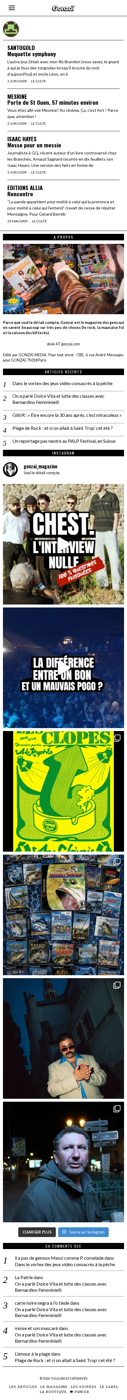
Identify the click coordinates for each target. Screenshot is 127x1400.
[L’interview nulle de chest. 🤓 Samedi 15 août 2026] (63, 544)
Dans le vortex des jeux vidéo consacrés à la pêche (62, 383)
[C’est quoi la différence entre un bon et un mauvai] (63, 667)
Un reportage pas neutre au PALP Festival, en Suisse (63, 441)
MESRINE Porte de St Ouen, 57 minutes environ (52, 99)
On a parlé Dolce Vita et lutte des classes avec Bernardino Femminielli (58, 399)
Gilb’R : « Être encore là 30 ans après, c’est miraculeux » (67, 415)
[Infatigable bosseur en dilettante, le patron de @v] (63, 1162)
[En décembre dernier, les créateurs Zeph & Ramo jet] (63, 915)
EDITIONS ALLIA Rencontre (25, 190)
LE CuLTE (38, 81)
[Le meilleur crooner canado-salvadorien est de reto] (63, 1038)
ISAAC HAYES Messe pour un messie (34, 142)
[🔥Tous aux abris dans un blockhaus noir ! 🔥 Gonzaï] (63, 791)
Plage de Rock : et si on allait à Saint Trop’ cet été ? (62, 428)
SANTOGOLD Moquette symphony (31, 50)
